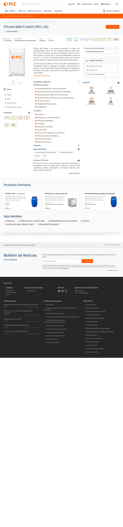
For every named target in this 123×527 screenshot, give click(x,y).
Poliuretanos (58, 11)
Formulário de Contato (95, 66)
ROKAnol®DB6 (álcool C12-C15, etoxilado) (63, 221)
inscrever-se (87, 261)
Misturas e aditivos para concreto (55, 313)
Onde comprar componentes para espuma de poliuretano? (62, 317)
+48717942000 (31, 291)
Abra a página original (29, 245)
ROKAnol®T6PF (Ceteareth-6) (49, 224)
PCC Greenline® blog (91, 345)
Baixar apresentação (91, 325)
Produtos (12, 11)
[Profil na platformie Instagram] (66, 291)
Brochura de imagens (92, 321)
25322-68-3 (42, 40)
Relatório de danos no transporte (95, 318)
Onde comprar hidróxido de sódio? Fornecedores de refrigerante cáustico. (54, 321)
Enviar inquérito (112, 27)
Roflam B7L (11, 221)
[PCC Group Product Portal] (10, 4)
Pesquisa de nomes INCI (92, 342)
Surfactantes (48, 11)
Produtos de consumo (34, 11)
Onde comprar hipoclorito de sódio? (56, 329)
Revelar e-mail (93, 70)
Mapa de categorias (91, 335)
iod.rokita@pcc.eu (65, 268)
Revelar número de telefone (97, 74)
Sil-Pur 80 (86, 221)
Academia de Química (92, 352)
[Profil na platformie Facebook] (59, 291)
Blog (78, 4)
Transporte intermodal (52, 342)
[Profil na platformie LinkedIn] (62, 291)
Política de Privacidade (92, 308)
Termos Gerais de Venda (93, 315)
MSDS (8, 99)
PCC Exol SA (8, 40)
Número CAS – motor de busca (94, 338)
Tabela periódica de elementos (94, 349)
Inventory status (12, 103)
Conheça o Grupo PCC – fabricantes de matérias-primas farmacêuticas (60, 309)
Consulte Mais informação (41, 76)
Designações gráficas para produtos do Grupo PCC (100, 332)
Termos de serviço (91, 305)
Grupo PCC (71, 4)
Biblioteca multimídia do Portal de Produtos (98, 328)
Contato (96, 4)
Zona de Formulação (112, 11)
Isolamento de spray (51, 339)
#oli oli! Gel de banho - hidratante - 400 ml (20, 224)
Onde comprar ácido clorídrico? (55, 326)
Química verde (87, 4)
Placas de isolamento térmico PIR (55, 336)
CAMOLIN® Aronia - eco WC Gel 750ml (32, 221)
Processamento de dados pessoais (95, 311)
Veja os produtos (74, 173)
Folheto (9, 95)
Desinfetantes (50, 305)
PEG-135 (51, 40)
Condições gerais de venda (14, 107)
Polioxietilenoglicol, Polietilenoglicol (25, 40)
